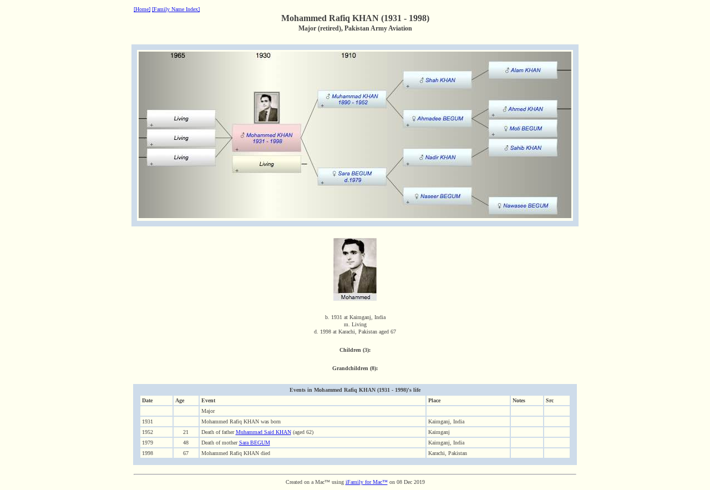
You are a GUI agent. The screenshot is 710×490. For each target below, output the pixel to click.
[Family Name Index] (176, 9)
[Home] (142, 9)
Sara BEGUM (254, 443)
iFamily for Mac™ (367, 482)
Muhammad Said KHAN (263, 432)
